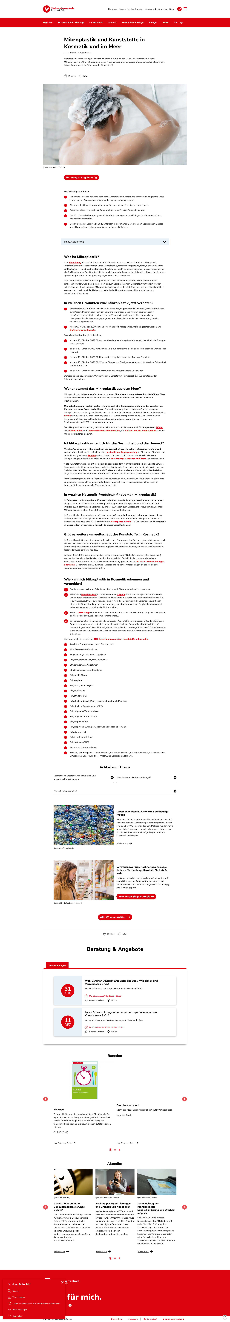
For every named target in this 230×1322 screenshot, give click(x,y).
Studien (92, 455)
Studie (67, 415)
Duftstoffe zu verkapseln (82, 330)
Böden (159, 427)
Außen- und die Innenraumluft (140, 430)
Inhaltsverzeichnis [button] (74, 241)
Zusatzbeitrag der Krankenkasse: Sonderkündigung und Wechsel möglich (156, 1208)
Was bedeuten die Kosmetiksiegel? (133, 777)
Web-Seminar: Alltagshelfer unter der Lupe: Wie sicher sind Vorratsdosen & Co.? (121, 982)
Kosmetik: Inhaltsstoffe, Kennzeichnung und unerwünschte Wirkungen (75, 777)
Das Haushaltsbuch (127, 1105)
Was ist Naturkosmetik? (65, 791)
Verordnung (75, 262)
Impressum (133, 1319)
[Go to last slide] (45, 1099)
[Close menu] (62, 1282)
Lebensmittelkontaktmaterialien (103, 430)
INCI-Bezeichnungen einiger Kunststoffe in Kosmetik (121, 639)
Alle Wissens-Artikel (113, 917)
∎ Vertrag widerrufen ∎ (173, 1319)
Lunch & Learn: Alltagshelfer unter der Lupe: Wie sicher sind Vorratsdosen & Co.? (121, 1014)
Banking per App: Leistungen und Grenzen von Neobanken (113, 1205)
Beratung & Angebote (79, 177)
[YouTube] (70, 1305)
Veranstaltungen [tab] (57, 965)
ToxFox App (83, 612)
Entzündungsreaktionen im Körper (129, 458)
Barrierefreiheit (150, 1319)
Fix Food (59, 1109)
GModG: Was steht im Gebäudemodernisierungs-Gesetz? (70, 1207)
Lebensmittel (76, 430)
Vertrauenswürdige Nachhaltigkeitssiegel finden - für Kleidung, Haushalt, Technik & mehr (141, 870)
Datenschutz (116, 1319)
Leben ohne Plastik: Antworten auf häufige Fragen (142, 813)
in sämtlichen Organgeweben (122, 452)
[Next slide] (184, 1099)
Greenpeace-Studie (121, 521)
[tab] (110, 1150)
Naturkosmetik (89, 594)
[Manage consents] (225, 1317)
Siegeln (121, 594)
